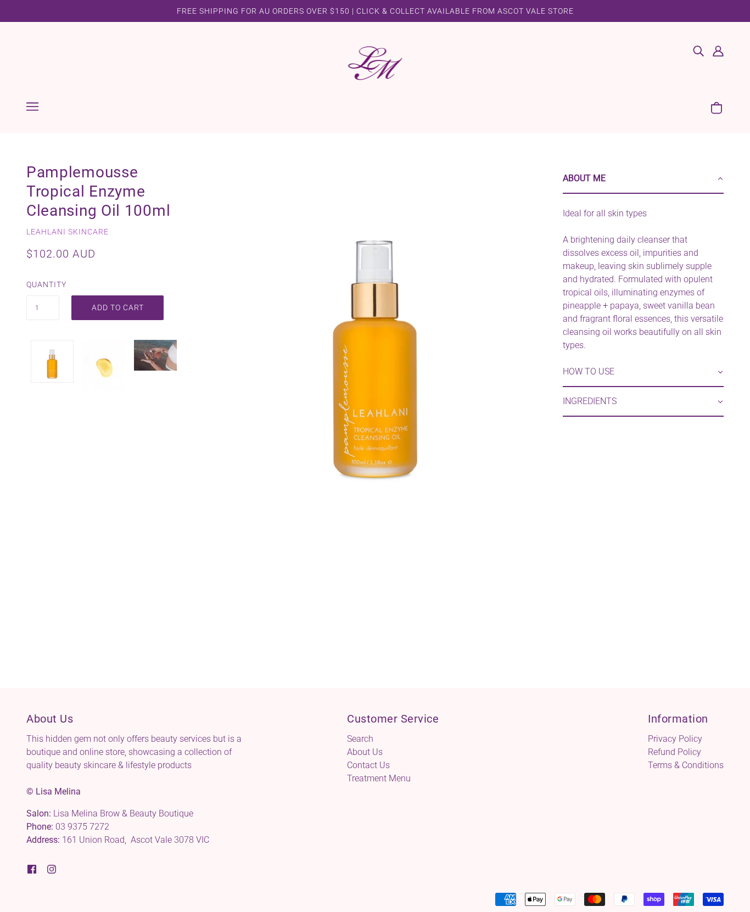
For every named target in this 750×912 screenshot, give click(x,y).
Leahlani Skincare (67, 231)
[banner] (375, 62)
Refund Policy (674, 752)
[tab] (643, 179)
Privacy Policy (675, 739)
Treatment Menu (379, 778)
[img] (698, 50)
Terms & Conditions (686, 765)
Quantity (42, 284)
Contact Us (368, 765)
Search (360, 739)
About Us (365, 752)
